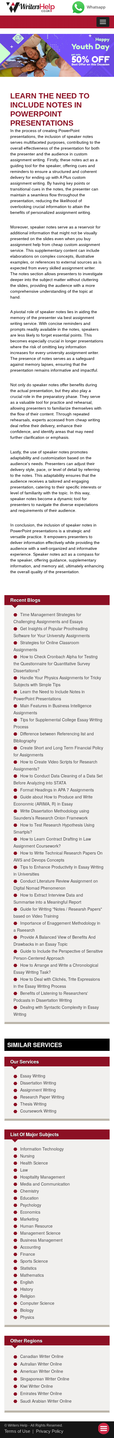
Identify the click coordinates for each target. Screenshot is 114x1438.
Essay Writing (32, 1076)
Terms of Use (17, 1431)
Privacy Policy (49, 1431)
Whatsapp (96, 7)
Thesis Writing (33, 1104)
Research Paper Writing (42, 1097)
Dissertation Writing (38, 1083)
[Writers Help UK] (30, 7)
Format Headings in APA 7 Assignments (57, 790)
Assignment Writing (38, 1090)
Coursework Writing (38, 1111)
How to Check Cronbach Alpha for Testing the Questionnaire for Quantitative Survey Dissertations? (55, 663)
